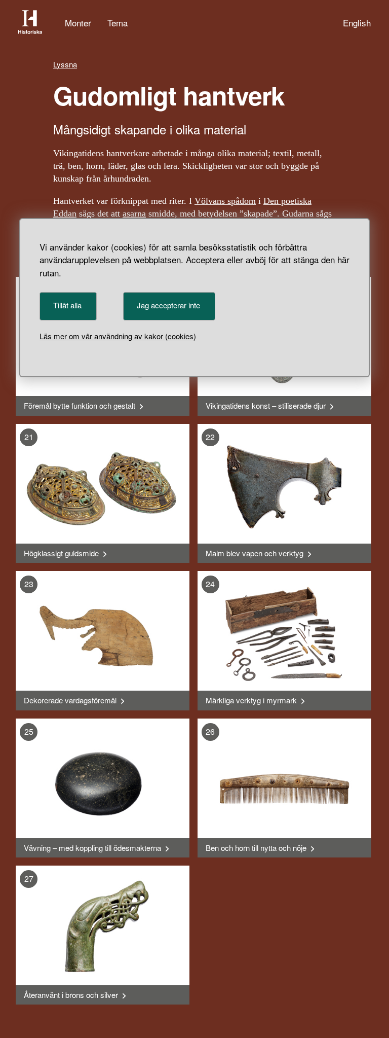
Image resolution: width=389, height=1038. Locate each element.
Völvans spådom (225, 201)
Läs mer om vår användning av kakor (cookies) (118, 336)
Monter (78, 22)
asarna (134, 213)
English (357, 22)
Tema (117, 22)
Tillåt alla (67, 305)
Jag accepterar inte (168, 305)
